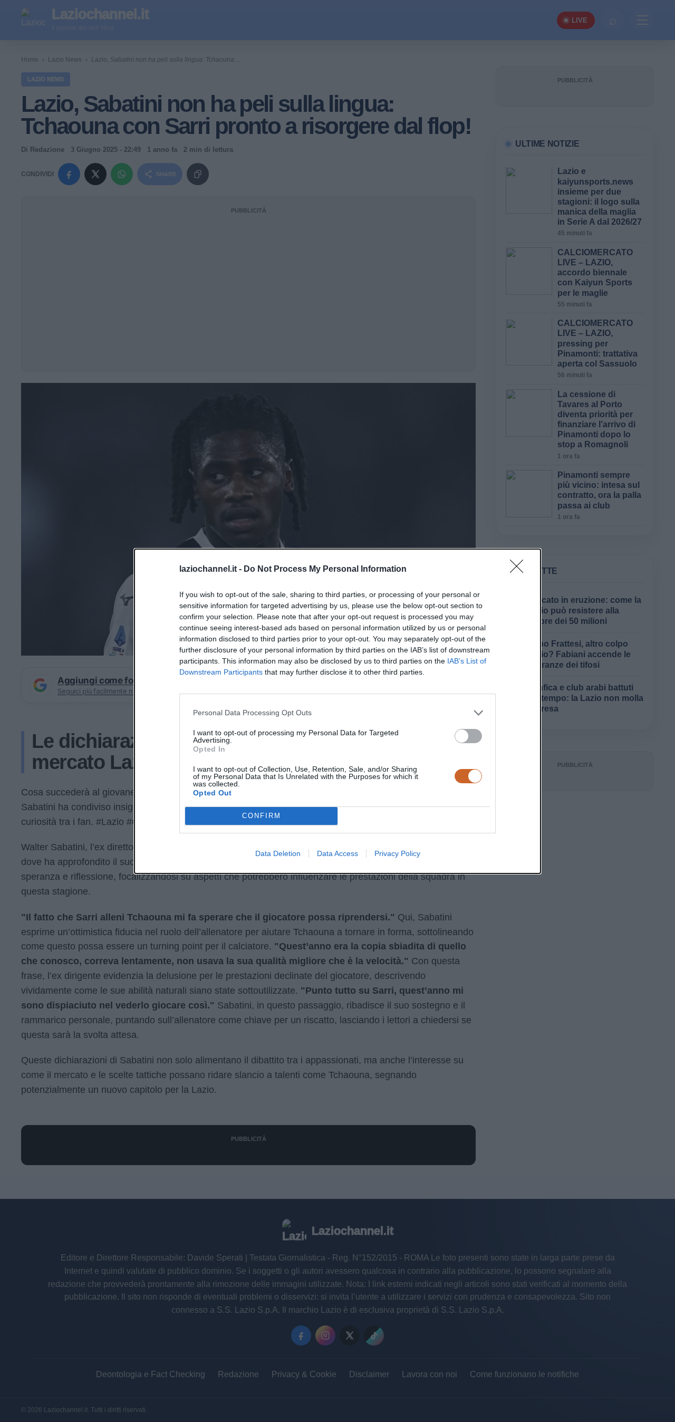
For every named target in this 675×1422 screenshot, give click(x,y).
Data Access (337, 853)
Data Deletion (278, 853)
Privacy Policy (397, 853)
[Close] (520, 570)
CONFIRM (261, 816)
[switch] (468, 736)
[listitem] (337, 712)
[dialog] (337, 711)
